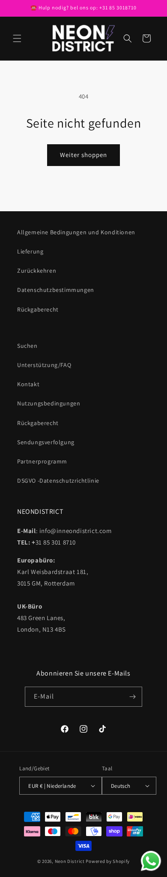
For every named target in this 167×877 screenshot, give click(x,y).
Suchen (27, 346)
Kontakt (28, 384)
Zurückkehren (36, 270)
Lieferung (30, 251)
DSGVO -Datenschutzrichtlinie (58, 480)
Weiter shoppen (83, 155)
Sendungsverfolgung (46, 442)
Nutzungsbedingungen (48, 403)
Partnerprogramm (42, 461)
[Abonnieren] (132, 697)
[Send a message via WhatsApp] (151, 861)
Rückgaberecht (38, 309)
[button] (17, 38)
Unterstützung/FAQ (44, 365)
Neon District (70, 861)
